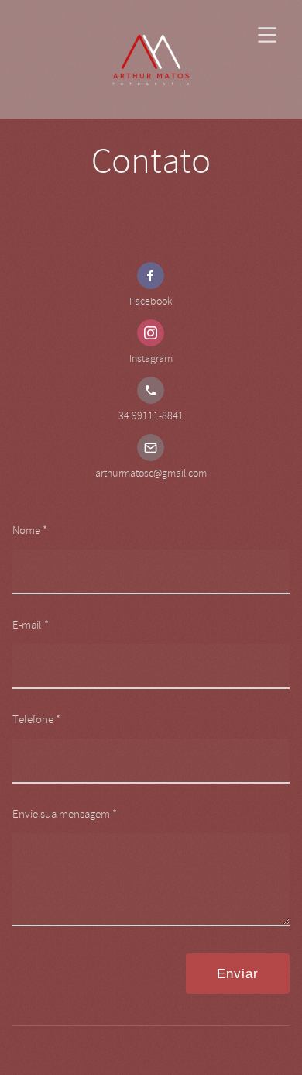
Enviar (238, 973)
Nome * (29, 530)
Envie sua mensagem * (64, 814)
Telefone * (36, 719)
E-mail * (30, 625)
